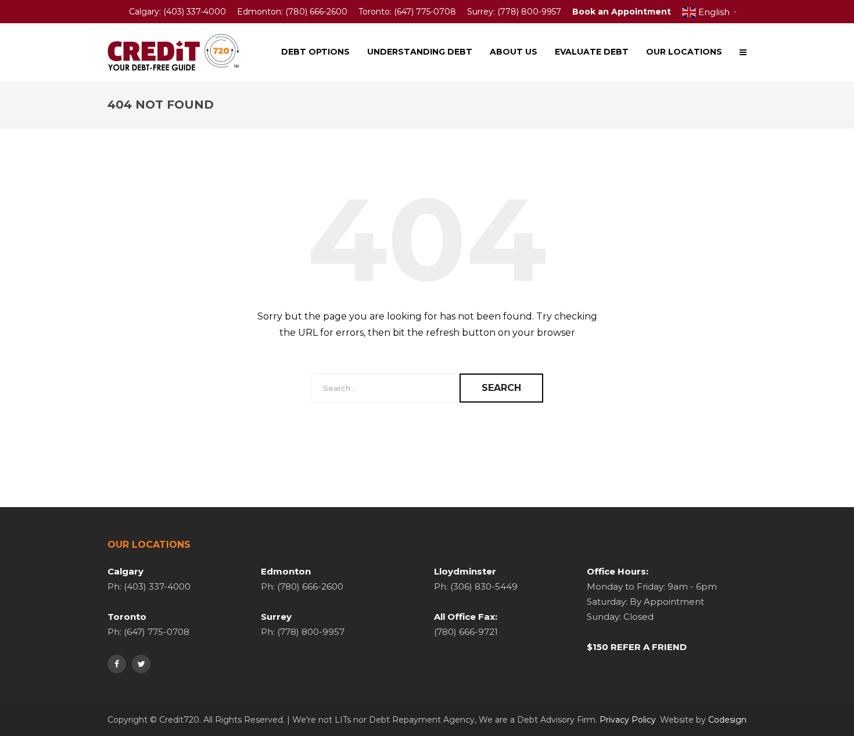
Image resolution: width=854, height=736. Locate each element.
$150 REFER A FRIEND (637, 646)
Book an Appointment (621, 11)
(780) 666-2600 (316, 11)
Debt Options (315, 51)
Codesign (727, 720)
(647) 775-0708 (425, 11)
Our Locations (684, 51)
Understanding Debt (419, 51)
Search (501, 387)
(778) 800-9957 (529, 11)
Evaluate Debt (592, 51)
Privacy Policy (628, 720)
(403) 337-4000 (194, 11)
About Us (513, 51)
